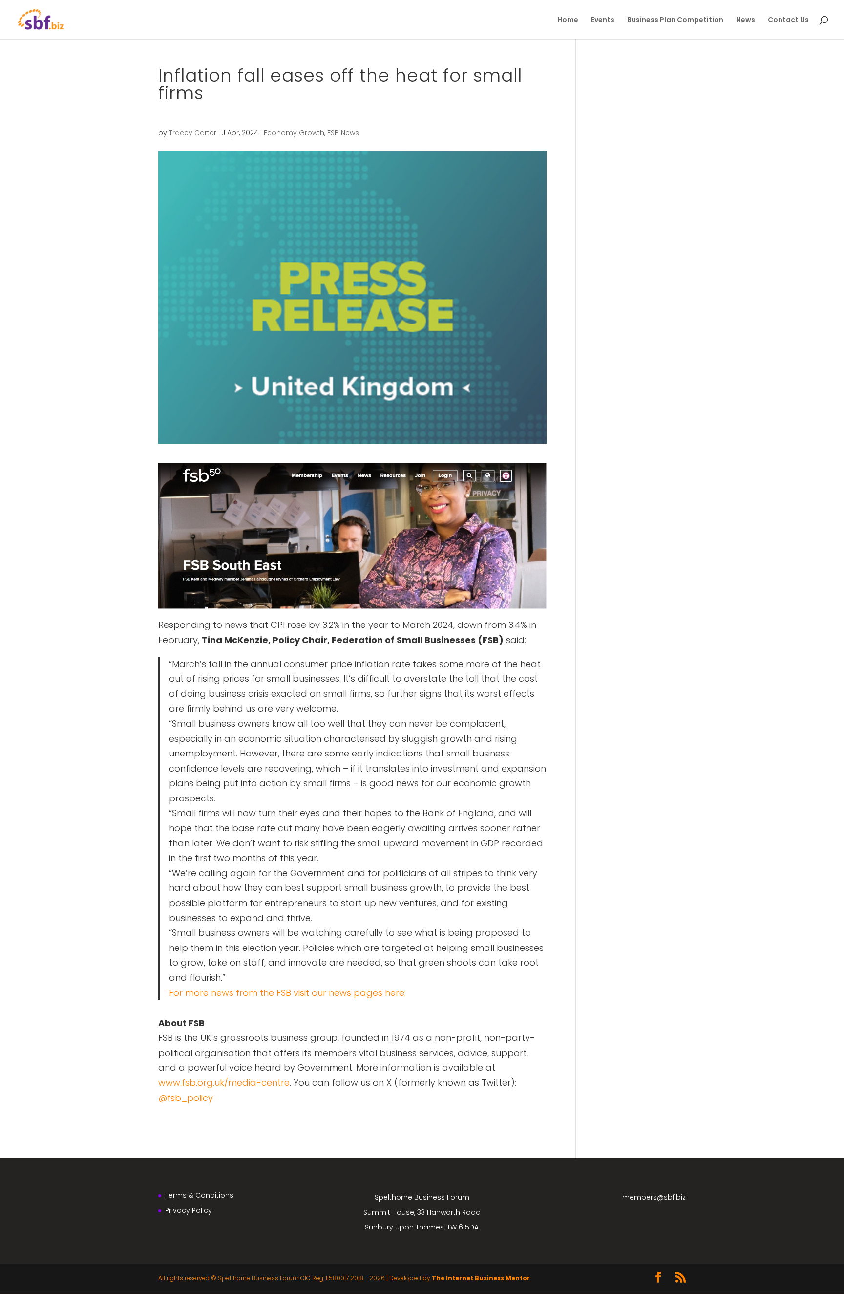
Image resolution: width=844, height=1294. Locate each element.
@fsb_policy (185, 1098)
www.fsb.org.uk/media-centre (224, 1083)
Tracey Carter (192, 133)
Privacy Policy (188, 1210)
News (745, 20)
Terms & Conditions (199, 1195)
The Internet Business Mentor (481, 1278)
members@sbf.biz (654, 1197)
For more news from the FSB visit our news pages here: (287, 993)
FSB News (343, 133)
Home (567, 20)
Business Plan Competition (675, 20)
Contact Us (788, 20)
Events (602, 20)
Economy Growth (294, 133)
